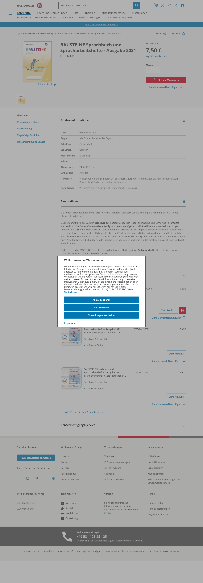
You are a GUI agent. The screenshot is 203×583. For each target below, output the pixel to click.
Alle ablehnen (101, 307)
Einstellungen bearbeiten (101, 315)
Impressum (70, 323)
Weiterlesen (70, 292)
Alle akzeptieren (101, 299)
